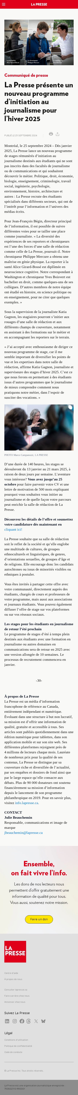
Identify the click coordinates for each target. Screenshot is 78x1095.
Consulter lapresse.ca (15, 990)
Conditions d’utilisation (16, 1040)
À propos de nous (13, 979)
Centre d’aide (11, 973)
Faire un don (39, 919)
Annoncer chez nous (14, 1002)
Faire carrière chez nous (17, 996)
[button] (4, 4)
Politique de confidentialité (18, 1046)
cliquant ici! (13, 529)
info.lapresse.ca (26, 803)
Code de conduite (13, 1052)
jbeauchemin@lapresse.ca (23, 833)
